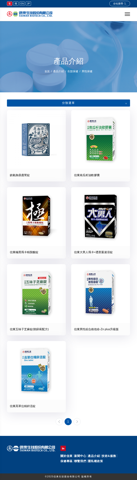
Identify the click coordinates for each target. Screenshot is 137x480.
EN (22, 3)
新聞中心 (80, 455)
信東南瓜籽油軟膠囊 (87, 175)
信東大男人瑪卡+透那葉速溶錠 (93, 252)
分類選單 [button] (68, 102)
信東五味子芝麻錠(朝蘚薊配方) (29, 329)
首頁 (47, 71)
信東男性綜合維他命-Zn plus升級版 (96, 329)
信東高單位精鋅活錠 (22, 406)
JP (28, 3)
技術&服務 (109, 455)
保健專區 (66, 461)
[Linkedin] (63, 448)
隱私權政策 (95, 461)
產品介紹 (94, 455)
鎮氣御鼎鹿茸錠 (20, 175)
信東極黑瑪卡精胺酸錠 (24, 252)
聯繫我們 (80, 461)
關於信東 (66, 455)
